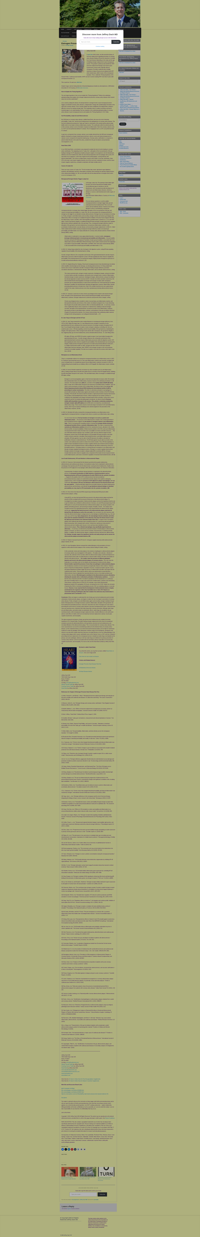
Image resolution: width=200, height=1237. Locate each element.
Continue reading (100, 46)
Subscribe (116, 42)
